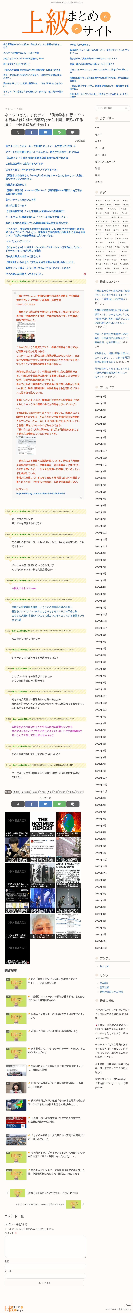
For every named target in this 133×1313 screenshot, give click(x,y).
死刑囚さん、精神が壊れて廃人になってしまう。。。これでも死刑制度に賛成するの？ (112, 357)
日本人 (72, 792)
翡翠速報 (104, 987)
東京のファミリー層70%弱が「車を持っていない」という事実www (111, 1083)
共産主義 (27, 792)
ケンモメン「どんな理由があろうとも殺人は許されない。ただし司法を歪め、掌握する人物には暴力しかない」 (111, 1050)
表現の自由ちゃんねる (111, 991)
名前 (7, 1261)
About (128, 1305)
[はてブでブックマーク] (45, 132)
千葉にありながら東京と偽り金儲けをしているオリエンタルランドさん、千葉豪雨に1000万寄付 (112, 295)
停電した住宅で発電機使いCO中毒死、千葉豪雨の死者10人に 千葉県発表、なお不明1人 (111, 338)
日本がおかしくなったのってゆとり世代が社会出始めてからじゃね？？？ (112, 372)
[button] (72, 132)
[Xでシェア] (18, 132)
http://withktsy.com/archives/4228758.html (39, 493)
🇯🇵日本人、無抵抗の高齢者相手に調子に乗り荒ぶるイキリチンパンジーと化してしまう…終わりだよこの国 (111, 1031)
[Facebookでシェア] (31, 132)
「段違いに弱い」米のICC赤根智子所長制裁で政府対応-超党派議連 (112, 1014)
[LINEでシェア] (59, 132)
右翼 (43, 792)
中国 (17, 792)
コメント (11, 1233)
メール (8, 1271)
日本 (63, 792)
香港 (81, 792)
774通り (104, 983)
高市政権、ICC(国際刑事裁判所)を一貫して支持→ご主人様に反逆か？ (112, 1068)
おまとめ (104, 966)
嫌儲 (9, 792)
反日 (36, 792)
